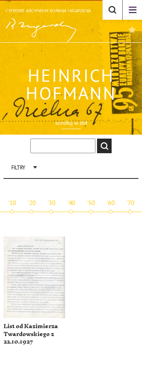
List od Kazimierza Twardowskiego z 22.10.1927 (31, 334)
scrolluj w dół (71, 123)
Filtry (18, 167)
